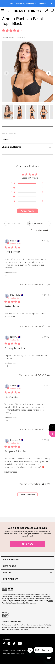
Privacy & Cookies (8, 650)
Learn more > (24, 629)
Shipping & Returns (11, 147)
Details (5, 139)
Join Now (27, 544)
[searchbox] (15, 223)
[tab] (27, 139)
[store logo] (27, 11)
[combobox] (41, 230)
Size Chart (11, 134)
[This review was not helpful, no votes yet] (48, 284)
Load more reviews (28, 494)
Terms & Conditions (24, 650)
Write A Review (27, 211)
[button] (48, 73)
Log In (33, 3)
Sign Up (42, 3)
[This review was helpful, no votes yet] (43, 284)
